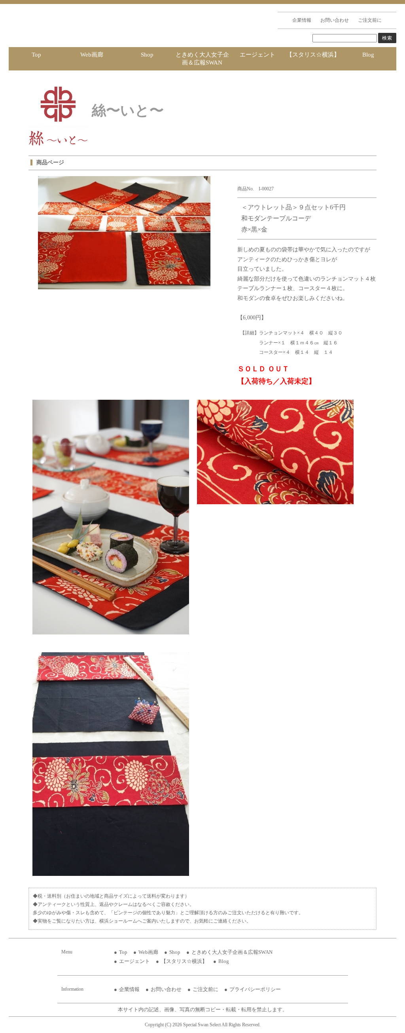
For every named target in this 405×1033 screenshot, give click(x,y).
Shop (147, 54)
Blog (368, 54)
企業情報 (301, 20)
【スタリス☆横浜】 (313, 54)
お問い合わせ (334, 20)
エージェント (257, 54)
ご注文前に (370, 20)
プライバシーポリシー (255, 989)
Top (36, 54)
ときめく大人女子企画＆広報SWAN (202, 58)
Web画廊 (91, 54)
